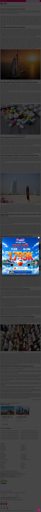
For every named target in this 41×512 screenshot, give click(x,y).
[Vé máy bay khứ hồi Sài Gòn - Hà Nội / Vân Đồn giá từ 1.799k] (20, 256)
